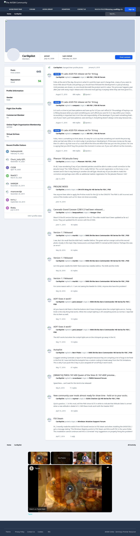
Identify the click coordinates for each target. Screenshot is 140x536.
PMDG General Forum (98, 378)
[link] (31, 468)
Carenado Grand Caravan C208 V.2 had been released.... (79, 209)
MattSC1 (14, 175)
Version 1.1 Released (63, 232)
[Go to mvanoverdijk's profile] (7, 191)
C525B (13, 167)
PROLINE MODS (60, 186)
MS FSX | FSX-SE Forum (96, 77)
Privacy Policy (19, 532)
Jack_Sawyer (77, 302)
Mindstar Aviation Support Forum (92, 421)
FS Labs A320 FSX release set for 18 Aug (79, 73)
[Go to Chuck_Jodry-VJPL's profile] (7, 159)
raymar (75, 398)
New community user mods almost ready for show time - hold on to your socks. (90, 395)
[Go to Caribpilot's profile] (49, 67)
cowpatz (75, 77)
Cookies (40, 532)
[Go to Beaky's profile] (7, 207)
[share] (108, 467)
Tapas (37, 468)
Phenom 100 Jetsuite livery (65, 158)
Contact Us (31, 532)
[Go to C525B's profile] (7, 167)
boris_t (13, 199)
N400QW (14, 183)
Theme (8, 532)
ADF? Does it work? (62, 298)
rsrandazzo (76, 378)
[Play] (84, 458)
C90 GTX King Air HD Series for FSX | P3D (94, 189)
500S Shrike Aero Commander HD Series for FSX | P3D (107, 235)
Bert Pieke (76, 352)
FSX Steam (58, 418)
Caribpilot (57, 67)
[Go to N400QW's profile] (7, 183)
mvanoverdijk (16, 191)
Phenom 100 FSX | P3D (87, 161)
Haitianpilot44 (16, 151)
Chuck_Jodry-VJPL (18, 159)
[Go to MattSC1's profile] (7, 175)
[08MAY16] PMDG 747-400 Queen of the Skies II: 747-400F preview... (84, 375)
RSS (48, 532)
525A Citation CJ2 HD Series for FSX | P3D (103, 398)
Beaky (13, 207)
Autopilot (57, 349)
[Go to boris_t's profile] (7, 199)
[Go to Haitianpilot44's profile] (7, 151)
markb (75, 235)
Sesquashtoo (77, 212)
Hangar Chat (95, 212)
